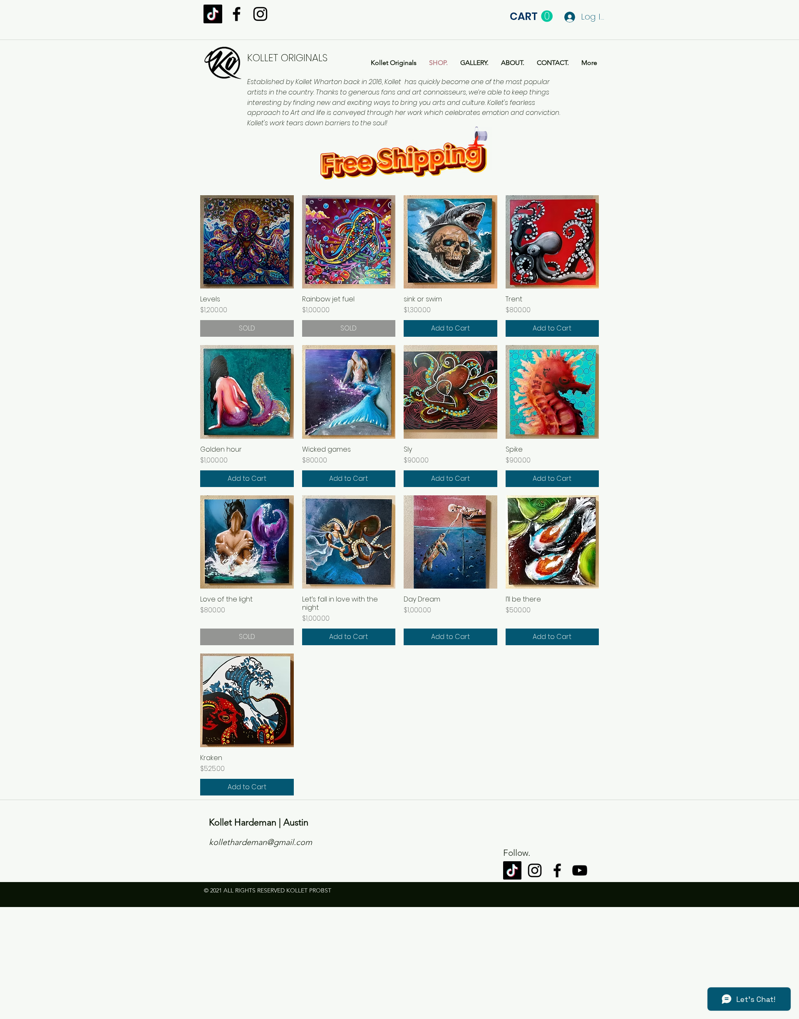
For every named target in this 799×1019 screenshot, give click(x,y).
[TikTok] (212, 14)
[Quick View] (247, 242)
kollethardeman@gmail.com (260, 842)
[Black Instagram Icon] (260, 14)
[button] (531, 16)
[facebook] (557, 870)
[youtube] (580, 870)
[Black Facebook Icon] (236, 14)
